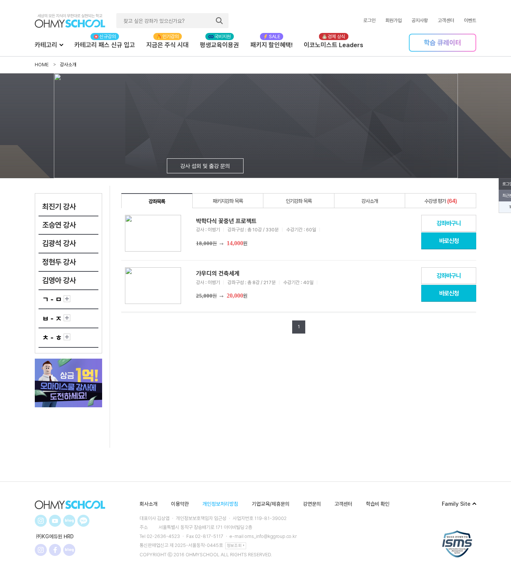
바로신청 (449, 240)
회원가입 (393, 20)
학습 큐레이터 (442, 42)
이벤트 (470, 20)
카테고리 (46, 45)
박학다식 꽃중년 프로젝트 (226, 221)
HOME (42, 64)
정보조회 (234, 545)
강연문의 (312, 504)
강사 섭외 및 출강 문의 (205, 166)
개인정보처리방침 (220, 504)
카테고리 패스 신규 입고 (104, 45)
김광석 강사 (59, 243)
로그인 (369, 20)
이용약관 (180, 504)
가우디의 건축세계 (217, 273)
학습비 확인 (377, 504)
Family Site (456, 504)
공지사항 (419, 20)
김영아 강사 (59, 280)
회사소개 (148, 504)
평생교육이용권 (219, 45)
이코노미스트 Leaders (333, 45)
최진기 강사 (59, 206)
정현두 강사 (59, 262)
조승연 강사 (59, 224)
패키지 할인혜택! (271, 45)
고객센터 (446, 20)
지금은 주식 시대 (167, 45)
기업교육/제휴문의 (271, 504)
